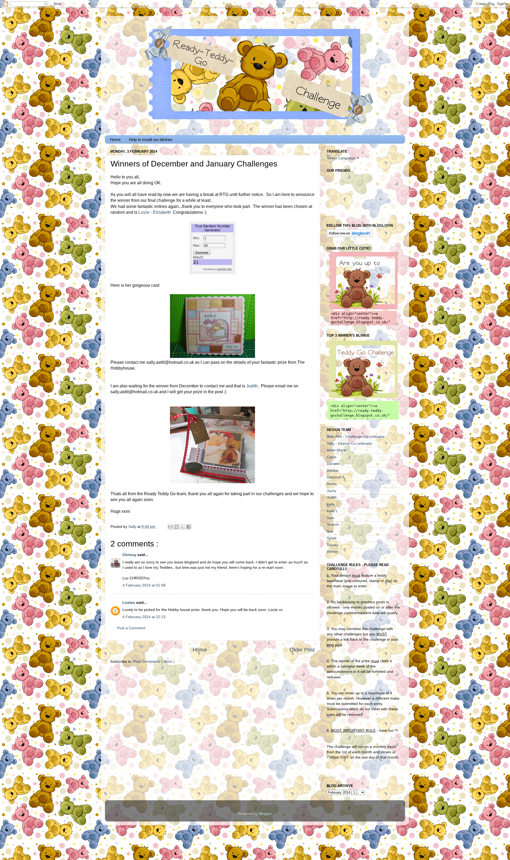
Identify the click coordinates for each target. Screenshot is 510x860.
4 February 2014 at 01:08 (143, 585)
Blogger (265, 813)
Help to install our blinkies (151, 139)
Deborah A (336, 477)
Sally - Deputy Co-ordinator (349, 443)
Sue (330, 531)
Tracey (332, 545)
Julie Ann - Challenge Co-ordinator (356, 436)
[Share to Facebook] (188, 526)
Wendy (332, 551)
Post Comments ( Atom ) (154, 661)
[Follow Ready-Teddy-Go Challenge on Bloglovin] (350, 236)
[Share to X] (182, 526)
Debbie (333, 470)
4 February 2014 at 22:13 (143, 617)
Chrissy (129, 555)
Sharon (333, 524)
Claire (332, 457)
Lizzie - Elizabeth (154, 212)
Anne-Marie (336, 450)
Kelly (331, 504)
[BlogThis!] (176, 526)
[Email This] (170, 526)
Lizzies (129, 602)
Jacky (331, 491)
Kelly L (332, 511)
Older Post (302, 650)
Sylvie (332, 538)
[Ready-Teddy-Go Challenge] (363, 308)
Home (115, 139)
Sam (330, 518)
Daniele (333, 463)
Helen (332, 484)
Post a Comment (131, 628)
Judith (252, 386)
